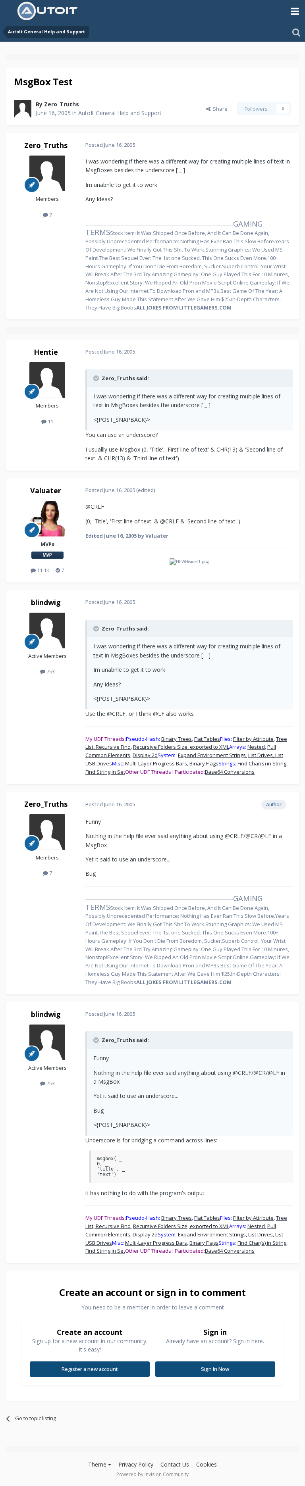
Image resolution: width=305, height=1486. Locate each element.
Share (219, 108)
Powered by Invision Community (152, 1474)
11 (49, 421)
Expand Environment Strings (212, 755)
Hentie (46, 352)
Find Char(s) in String (261, 763)
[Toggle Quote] (96, 378)
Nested (256, 746)
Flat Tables (207, 738)
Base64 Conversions (230, 771)
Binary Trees (176, 738)
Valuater (45, 490)
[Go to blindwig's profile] (47, 630)
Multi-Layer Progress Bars (156, 763)
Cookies (206, 1464)
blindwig (46, 602)
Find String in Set (105, 771)
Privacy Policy (135, 1464)
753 (50, 671)
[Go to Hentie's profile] (47, 380)
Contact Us (174, 1464)
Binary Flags (203, 763)
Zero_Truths (61, 104)
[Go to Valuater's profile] (47, 518)
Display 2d (145, 755)
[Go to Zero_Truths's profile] (22, 108)
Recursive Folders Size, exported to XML (181, 746)
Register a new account (90, 1369)
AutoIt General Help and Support (120, 113)
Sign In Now (215, 1369)
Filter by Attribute (253, 738)
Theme (98, 1464)
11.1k (42, 570)
